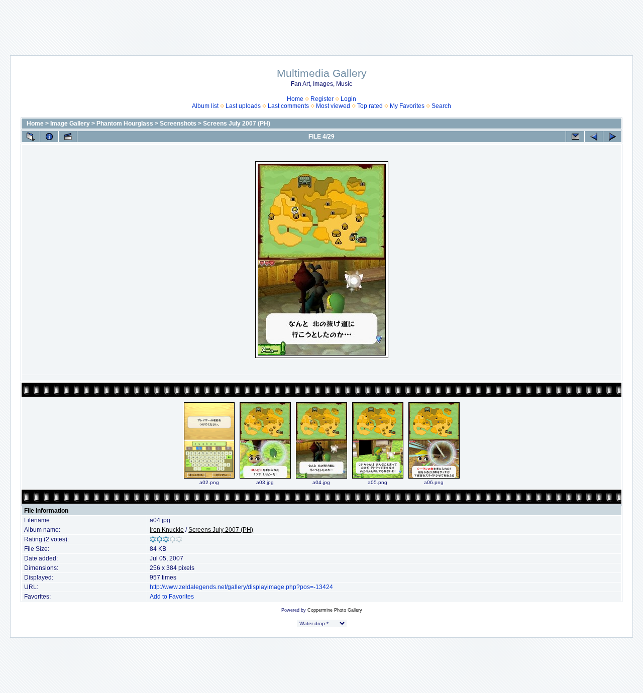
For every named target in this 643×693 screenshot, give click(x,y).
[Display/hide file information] (49, 136)
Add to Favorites (172, 596)
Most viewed (333, 105)
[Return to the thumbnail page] (31, 136)
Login (348, 98)
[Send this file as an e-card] (575, 136)
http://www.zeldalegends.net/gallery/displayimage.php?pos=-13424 (241, 587)
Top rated (370, 105)
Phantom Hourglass (124, 123)
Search (441, 105)
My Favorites (407, 105)
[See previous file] (594, 136)
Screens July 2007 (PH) (236, 123)
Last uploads (243, 105)
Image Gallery (70, 123)
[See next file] (612, 136)
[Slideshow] (68, 136)
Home (295, 98)
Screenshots (178, 123)
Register (322, 98)
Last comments (288, 105)
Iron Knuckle (167, 529)
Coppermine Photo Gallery (334, 610)
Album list (205, 105)
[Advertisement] (321, 22)
